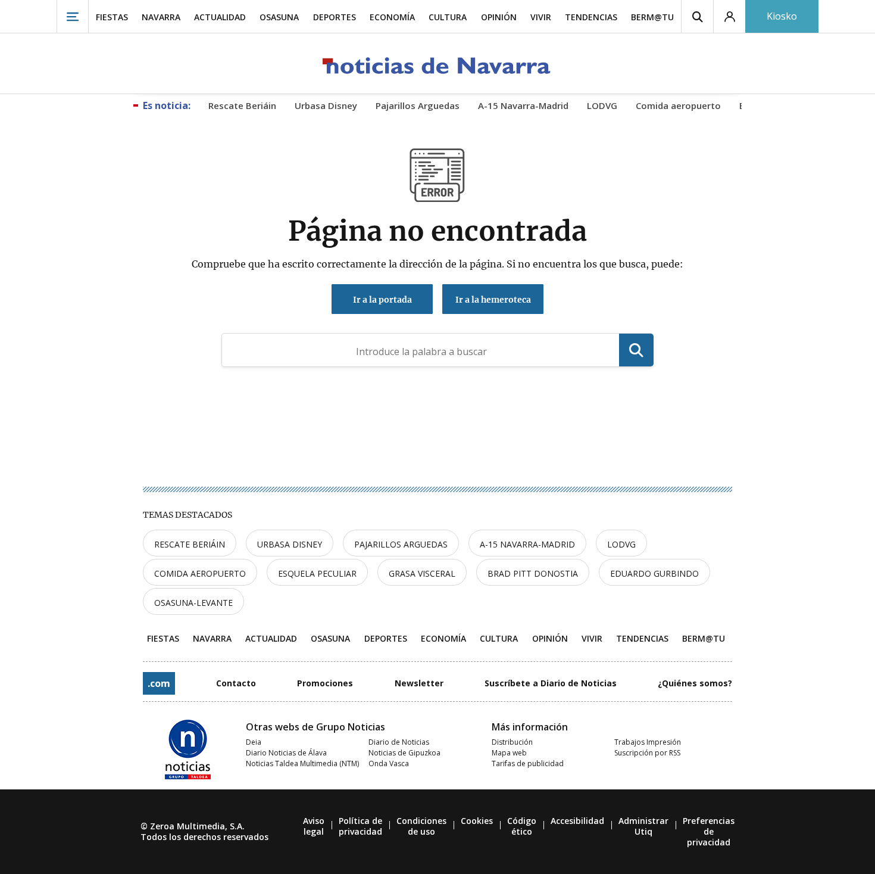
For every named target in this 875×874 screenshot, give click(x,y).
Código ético (521, 826)
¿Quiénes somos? (695, 683)
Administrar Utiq (643, 826)
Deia (253, 742)
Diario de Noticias (398, 742)
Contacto (236, 683)
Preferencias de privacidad (709, 831)
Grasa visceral (422, 573)
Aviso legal (313, 826)
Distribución (512, 742)
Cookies (477, 820)
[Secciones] (73, 16)
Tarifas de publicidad (528, 763)
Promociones (325, 683)
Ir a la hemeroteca (493, 299)
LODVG (621, 544)
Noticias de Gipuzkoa (404, 753)
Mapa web (509, 753)
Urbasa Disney (289, 544)
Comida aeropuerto (200, 573)
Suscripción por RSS (647, 753)
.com (159, 683)
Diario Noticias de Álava (286, 753)
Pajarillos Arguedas (401, 544)
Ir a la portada (382, 299)
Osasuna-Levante (193, 602)
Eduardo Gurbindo (654, 573)
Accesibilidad (577, 820)
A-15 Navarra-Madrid (527, 544)
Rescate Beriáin (189, 544)
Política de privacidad (360, 826)
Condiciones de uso (421, 826)
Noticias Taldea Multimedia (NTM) (302, 763)
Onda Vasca (388, 763)
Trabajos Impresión (647, 742)
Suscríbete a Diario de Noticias (551, 683)
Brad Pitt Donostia (533, 573)
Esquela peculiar (317, 573)
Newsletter (419, 683)
